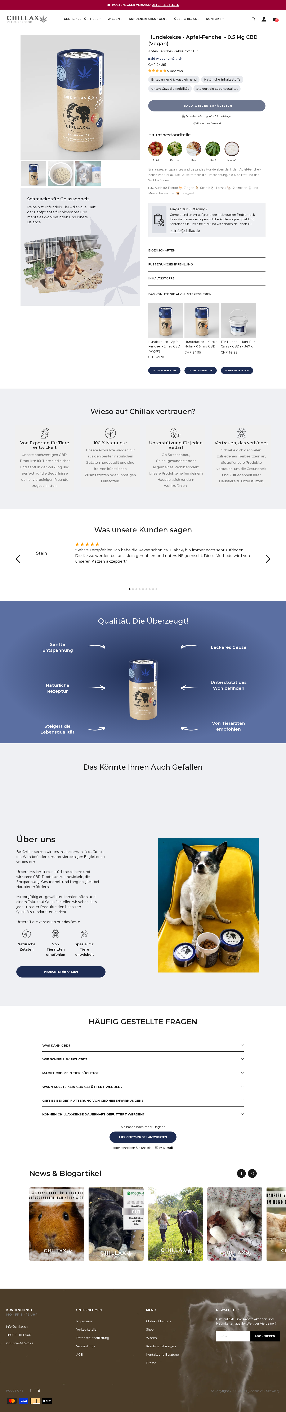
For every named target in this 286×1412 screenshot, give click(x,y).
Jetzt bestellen (165, 4)
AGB (79, 1354)
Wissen (151, 1338)
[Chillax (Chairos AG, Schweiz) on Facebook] (31, 1390)
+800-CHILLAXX (18, 1335)
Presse (151, 1363)
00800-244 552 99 (19, 1343)
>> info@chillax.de (185, 231)
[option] (80, 97)
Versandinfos (85, 1346)
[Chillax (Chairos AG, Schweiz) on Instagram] (39, 1390)
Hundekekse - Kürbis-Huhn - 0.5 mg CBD (201, 344)
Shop (150, 1329)
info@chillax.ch (17, 1327)
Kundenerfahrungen (161, 1346)
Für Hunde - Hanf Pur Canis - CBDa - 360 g (238, 344)
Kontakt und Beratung (162, 1354)
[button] (268, 558)
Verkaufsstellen (87, 1329)
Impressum (84, 1321)
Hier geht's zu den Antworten (143, 1137)
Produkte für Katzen (61, 971)
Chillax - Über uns (158, 1321)
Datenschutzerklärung (92, 1338)
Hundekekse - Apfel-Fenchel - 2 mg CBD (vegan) (164, 346)
